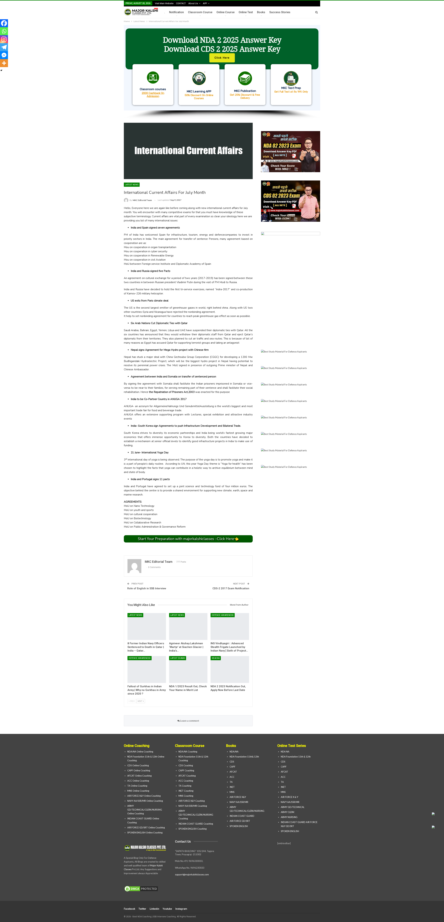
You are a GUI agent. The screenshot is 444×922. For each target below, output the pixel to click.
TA (231, 782)
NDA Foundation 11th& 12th (244, 756)
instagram (181, 908)
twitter (142, 908)
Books (261, 12)
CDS (232, 761)
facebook (129, 908)
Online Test (246, 12)
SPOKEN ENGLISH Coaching (192, 828)
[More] (4, 63)
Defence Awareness (222, 615)
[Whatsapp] (4, 31)
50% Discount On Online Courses (199, 97)
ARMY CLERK (287, 812)
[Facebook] (4, 23)
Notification (176, 12)
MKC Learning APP (199, 91)
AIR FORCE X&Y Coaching (191, 800)
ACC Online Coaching (138, 780)
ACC (232, 776)
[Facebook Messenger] (4, 55)
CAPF (232, 766)
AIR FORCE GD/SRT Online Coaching (146, 827)
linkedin (154, 908)
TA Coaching (184, 785)
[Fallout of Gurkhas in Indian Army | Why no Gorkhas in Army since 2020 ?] (146, 669)
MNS (232, 792)
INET (232, 787)
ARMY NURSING (289, 817)
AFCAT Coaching (187, 775)
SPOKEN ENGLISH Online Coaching (145, 832)
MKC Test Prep (291, 88)
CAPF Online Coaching (138, 770)
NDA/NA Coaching (187, 751)
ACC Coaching (185, 780)
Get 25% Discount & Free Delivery (245, 96)
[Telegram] (4, 47)
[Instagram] (4, 39)
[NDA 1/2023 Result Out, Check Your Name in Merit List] (188, 669)
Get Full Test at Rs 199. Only (291, 91)
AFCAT (233, 771)
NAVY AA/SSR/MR (239, 802)
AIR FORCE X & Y (289, 797)
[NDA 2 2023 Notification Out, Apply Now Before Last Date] (230, 669)
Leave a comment (189, 720)
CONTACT (181, 3)
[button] (222, 67)
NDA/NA (216, 658)
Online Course (225, 12)
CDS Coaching (185, 765)
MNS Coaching (185, 795)
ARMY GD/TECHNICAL (292, 807)
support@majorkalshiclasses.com (192, 874)
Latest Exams (177, 658)
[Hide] (1, 70)
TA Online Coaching (137, 785)
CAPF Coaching (186, 770)
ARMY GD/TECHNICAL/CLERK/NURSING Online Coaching (144, 809)
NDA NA (285, 751)
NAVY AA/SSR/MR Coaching (192, 805)
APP (205, 3)
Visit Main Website (164, 3)
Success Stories (279, 12)
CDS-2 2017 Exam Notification (230, 588)
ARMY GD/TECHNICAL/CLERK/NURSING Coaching (195, 814)
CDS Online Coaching (138, 765)
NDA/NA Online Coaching (140, 751)
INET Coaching (185, 790)
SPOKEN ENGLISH (239, 826)
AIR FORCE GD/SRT (240, 821)
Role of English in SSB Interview (146, 588)
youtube (167, 908)
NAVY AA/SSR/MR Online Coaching (145, 800)
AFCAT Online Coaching (139, 775)
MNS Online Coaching (138, 790)
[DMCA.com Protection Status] (141, 888)
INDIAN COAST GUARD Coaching (195, 823)
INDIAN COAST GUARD (242, 816)
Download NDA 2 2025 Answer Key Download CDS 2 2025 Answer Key (222, 44)
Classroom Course (200, 12)
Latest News (131, 184)
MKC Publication (245, 91)
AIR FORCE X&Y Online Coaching (144, 795)
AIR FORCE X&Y (238, 797)
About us (193, 3)
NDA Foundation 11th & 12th (296, 756)
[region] (222, 72)
